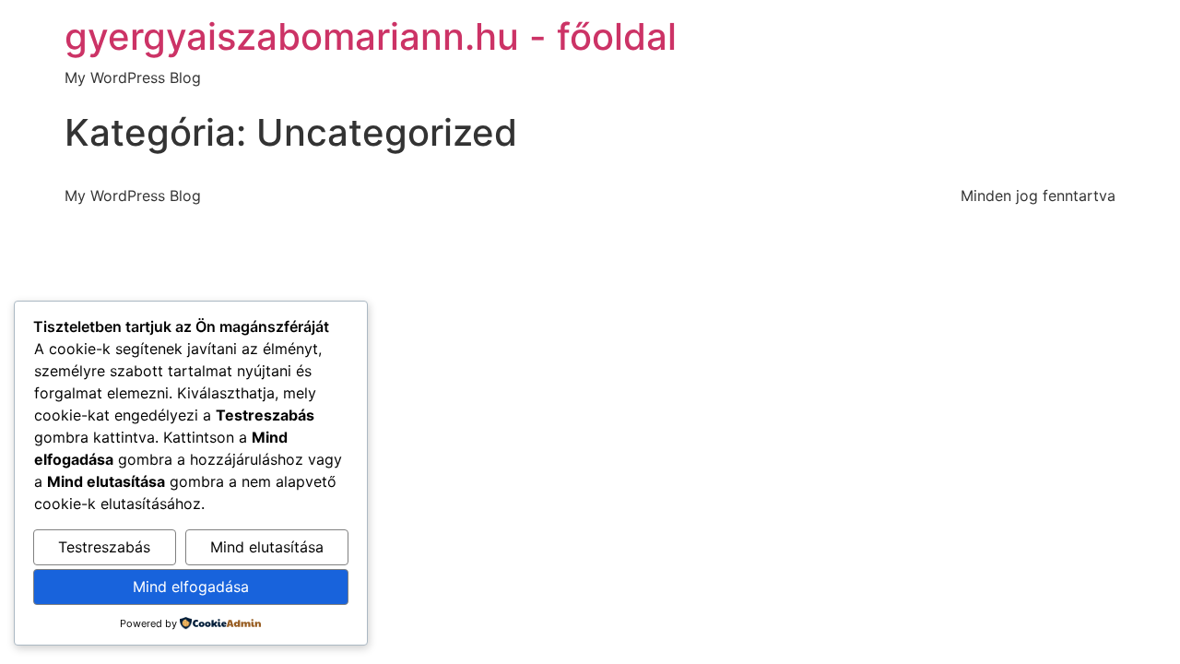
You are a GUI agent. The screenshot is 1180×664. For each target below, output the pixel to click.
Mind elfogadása (191, 586)
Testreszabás (104, 547)
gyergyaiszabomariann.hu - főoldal (371, 36)
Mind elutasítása (267, 547)
